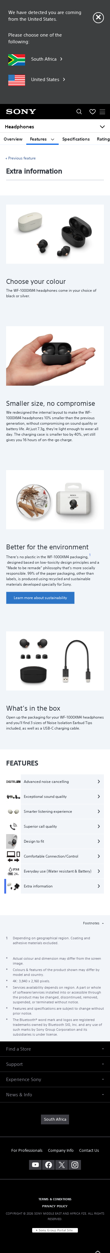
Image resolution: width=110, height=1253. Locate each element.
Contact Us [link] (89, 1150)
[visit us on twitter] (61, 1165)
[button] (55, 1048)
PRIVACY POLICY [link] (55, 1206)
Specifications (76, 139)
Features (39, 139)
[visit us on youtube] (35, 1165)
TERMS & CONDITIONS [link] (55, 1199)
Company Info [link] (61, 1150)
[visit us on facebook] (48, 1165)
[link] (40, 598)
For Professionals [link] (26, 1150)
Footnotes (91, 923)
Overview (13, 139)
